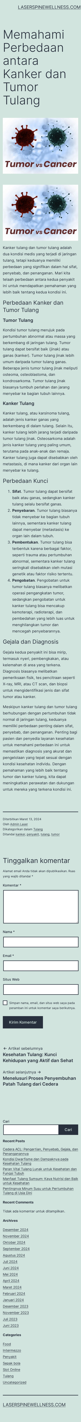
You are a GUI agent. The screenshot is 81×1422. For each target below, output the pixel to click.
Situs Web (11, 979)
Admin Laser (19, 824)
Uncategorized (14, 1382)
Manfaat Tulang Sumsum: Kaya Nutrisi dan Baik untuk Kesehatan (40, 1181)
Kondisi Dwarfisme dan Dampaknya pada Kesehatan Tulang (35, 1161)
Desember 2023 (15, 1306)
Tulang (38, 829)
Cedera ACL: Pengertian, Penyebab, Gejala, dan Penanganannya (40, 1151)
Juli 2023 (10, 1319)
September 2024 (16, 1249)
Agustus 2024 (14, 1255)
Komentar (12, 885)
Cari (6, 1121)
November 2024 (16, 1236)
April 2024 (11, 1281)
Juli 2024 (10, 1262)
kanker (20, 834)
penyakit (33, 834)
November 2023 (16, 1313)
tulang (45, 834)
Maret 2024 (12, 1287)
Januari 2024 (13, 1300)
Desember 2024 (15, 1230)
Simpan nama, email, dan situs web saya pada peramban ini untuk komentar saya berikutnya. (42, 1005)
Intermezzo (12, 1350)
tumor (55, 834)
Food (7, 1344)
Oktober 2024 (14, 1242)
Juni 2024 (11, 1268)
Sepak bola (11, 1363)
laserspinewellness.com (49, 7)
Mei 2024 (10, 1274)
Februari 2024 (14, 1294)
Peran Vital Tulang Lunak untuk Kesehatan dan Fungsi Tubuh (40, 1171)
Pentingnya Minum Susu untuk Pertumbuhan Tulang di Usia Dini (38, 1191)
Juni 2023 (11, 1325)
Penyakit (10, 1357)
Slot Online (11, 1370)
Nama (9, 932)
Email (8, 956)
